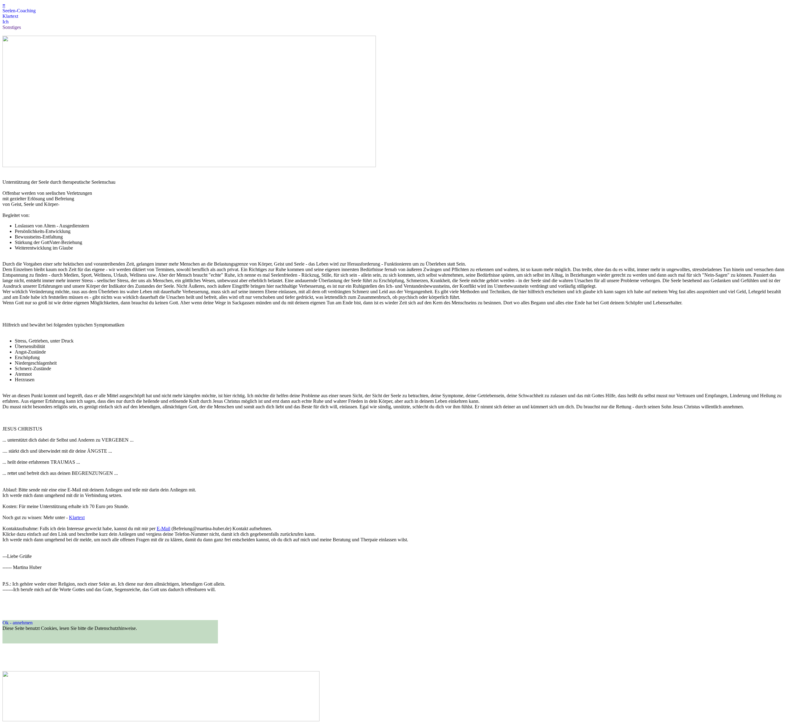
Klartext (77, 517)
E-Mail (163, 528)
